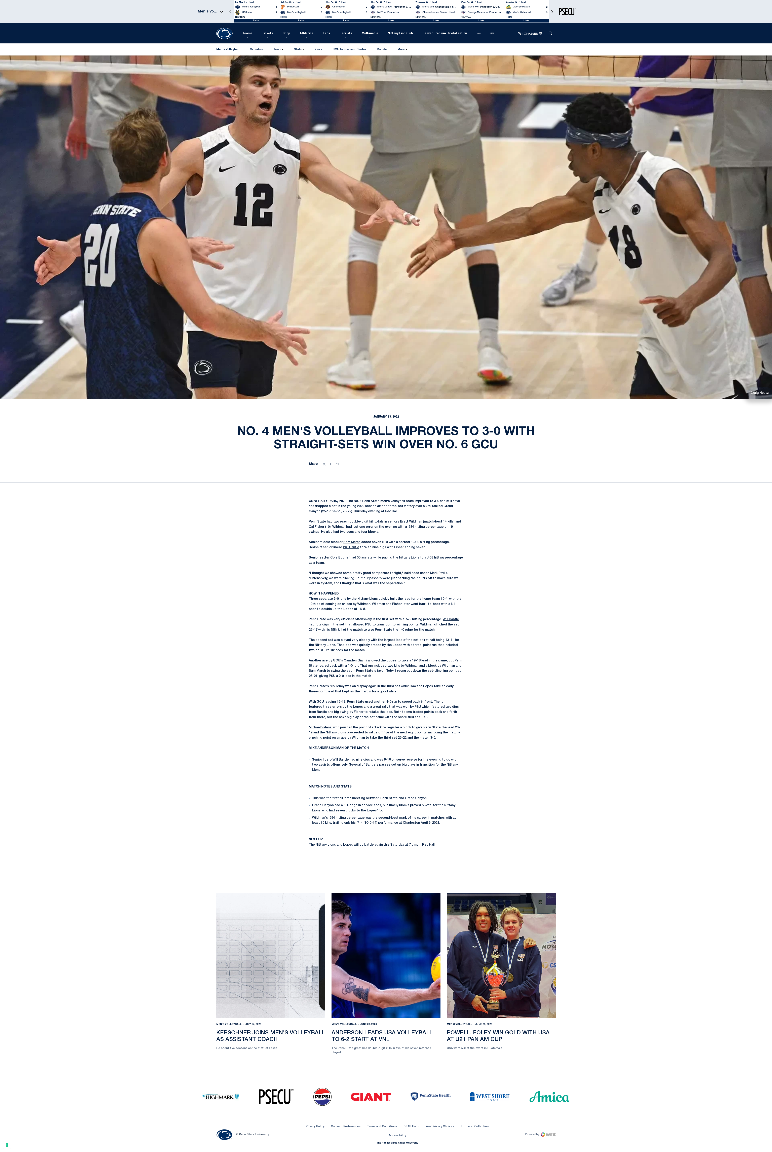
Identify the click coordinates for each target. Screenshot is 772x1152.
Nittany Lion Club (400, 33)
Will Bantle (351, 547)
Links (256, 21)
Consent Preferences (345, 1126)
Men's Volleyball (229, 1024)
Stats (298, 49)
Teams (247, 33)
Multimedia (370, 33)
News (318, 49)
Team (277, 49)
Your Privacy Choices (440, 1126)
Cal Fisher (316, 527)
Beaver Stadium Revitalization (445, 33)
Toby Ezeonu (396, 670)
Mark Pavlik (438, 573)
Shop (286, 33)
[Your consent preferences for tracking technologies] (7, 1145)
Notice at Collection (475, 1126)
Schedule (256, 49)
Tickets (267, 33)
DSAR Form (411, 1126)
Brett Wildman (411, 521)
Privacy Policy (315, 1126)
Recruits (346, 33)
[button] (552, 11)
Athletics (306, 33)
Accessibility (397, 1135)
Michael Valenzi (320, 727)
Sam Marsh (351, 542)
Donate (382, 50)
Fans (326, 33)
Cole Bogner (340, 557)
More (401, 49)
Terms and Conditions (382, 1126)
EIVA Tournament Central (349, 50)
